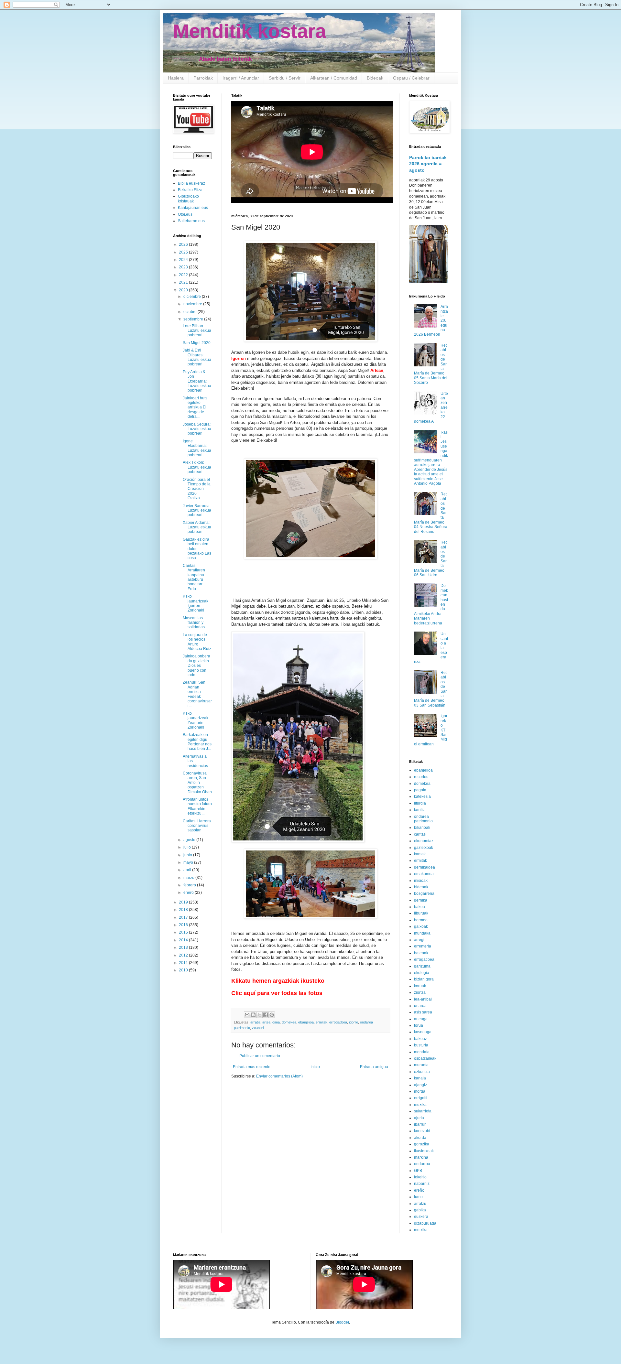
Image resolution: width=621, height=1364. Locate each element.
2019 (184, 902)
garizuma (422, 966)
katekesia (422, 796)
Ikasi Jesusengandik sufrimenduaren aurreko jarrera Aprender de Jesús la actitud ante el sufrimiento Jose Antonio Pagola (431, 458)
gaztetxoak (423, 847)
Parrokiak (203, 78)
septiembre (193, 319)
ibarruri (420, 1124)
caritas (420, 834)
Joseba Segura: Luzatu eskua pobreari (197, 429)
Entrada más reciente (251, 1067)
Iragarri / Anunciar (241, 78)
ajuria (419, 1118)
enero (189, 892)
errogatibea (338, 1022)
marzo (189, 877)
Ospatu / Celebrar (411, 78)
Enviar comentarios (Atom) (279, 1076)
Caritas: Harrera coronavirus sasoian (197, 826)
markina (421, 1157)
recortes (421, 776)
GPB (418, 1170)
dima (276, 1022)
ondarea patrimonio (423, 818)
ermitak (321, 1022)
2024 (184, 259)
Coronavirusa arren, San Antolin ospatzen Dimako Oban (197, 782)
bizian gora (424, 979)
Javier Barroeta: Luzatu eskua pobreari (197, 510)
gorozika (421, 1144)
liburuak (421, 913)
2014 (184, 940)
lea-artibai (423, 999)
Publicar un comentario (259, 1056)
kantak (420, 854)
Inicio (315, 1067)
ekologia (421, 972)
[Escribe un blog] (253, 1015)
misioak (421, 880)
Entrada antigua (374, 1067)
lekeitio (420, 1177)
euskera (421, 1216)
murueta (421, 1065)
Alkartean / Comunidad (333, 78)
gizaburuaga (425, 1223)
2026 (184, 244)
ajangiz (420, 1085)
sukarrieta (422, 1111)
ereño (419, 1190)
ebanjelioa (306, 1022)
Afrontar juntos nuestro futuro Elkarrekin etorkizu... (197, 806)
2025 (184, 252)
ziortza (420, 992)
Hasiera (176, 78)
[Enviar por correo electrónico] (247, 1015)
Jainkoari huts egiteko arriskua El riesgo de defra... (195, 407)
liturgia (420, 803)
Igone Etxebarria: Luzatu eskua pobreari (197, 448)
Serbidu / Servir (284, 78)
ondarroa (422, 1164)
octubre (190, 311)
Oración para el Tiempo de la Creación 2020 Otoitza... (197, 489)
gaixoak (421, 926)
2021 (184, 282)
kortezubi (422, 1131)
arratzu (420, 1203)
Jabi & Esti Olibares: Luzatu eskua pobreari (197, 357)
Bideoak (375, 78)
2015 (184, 932)
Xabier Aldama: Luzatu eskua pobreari (197, 527)
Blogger (342, 1322)
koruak (420, 986)
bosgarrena (424, 893)
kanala (420, 1078)
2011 (184, 962)
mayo (188, 862)
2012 (184, 955)
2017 (184, 917)
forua (418, 1025)
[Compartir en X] (259, 1015)
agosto (189, 840)
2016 (184, 925)
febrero (190, 885)
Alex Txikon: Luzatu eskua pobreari (197, 467)
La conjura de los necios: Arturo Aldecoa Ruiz (197, 642)
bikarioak (422, 827)
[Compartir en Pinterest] (271, 1015)
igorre (353, 1022)
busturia (421, 1045)
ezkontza (422, 1071)
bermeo (421, 920)
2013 (184, 947)
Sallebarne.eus (191, 221)
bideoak (421, 887)
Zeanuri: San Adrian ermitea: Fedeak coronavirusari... (197, 694)
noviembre (193, 304)
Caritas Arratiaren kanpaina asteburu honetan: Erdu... (194, 577)
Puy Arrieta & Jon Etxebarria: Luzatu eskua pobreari (197, 381)
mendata (422, 1052)
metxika (421, 1230)
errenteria (422, 946)
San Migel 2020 (197, 343)
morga (419, 1091)
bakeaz (420, 1038)
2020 (184, 290)
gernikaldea (424, 867)
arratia (255, 1022)
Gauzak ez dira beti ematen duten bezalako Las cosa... (197, 548)
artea (266, 1022)
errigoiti (420, 1098)
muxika (420, 1104)
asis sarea (423, 1012)
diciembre (192, 296)
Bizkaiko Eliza (190, 190)
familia (420, 809)
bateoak (421, 953)
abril (187, 870)
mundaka (422, 933)
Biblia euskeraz (191, 183)
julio (187, 847)
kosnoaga (422, 1032)
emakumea (424, 873)
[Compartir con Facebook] (265, 1015)
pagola (420, 790)
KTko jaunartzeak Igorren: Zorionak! (195, 603)
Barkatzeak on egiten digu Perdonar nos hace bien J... (197, 741)
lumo (418, 1197)
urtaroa (420, 1005)
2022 (184, 275)
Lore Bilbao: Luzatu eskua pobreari (197, 331)
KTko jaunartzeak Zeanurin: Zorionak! (195, 720)
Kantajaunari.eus (193, 207)
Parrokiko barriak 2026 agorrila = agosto (428, 164)
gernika (420, 900)
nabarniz (422, 1183)
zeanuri (258, 1028)
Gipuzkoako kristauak (188, 198)
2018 (184, 909)
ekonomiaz (423, 841)
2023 (184, 267)
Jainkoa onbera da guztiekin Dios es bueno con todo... (196, 665)
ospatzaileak (425, 1058)
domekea (289, 1022)
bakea (419, 906)
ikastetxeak (424, 1151)
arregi (419, 939)
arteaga (421, 1019)
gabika (420, 1210)
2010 (184, 970)
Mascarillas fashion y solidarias (194, 623)
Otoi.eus (185, 214)
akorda (420, 1137)
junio (188, 855)
